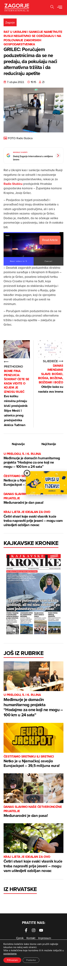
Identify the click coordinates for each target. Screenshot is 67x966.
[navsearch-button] (52, 7)
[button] (59, 7)
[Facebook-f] (26, 930)
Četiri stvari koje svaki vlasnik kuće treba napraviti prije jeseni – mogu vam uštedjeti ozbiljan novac (33, 518)
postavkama (9, 953)
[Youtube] (41, 930)
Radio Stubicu (13, 184)
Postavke (31, 960)
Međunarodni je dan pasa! (33, 498)
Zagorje (10, 22)
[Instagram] (34, 930)
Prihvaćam (12, 960)
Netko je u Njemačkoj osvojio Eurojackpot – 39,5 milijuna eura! (31, 761)
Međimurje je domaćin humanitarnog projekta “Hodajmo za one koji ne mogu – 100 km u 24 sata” (32, 460)
